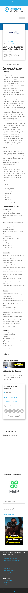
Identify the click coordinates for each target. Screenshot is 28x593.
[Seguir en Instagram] (6, 411)
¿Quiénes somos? (8, 580)
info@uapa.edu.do (12, 397)
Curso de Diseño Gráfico (9, 570)
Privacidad (6, 586)
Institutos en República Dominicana (11, 558)
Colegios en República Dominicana (11, 562)
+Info (21, 1)
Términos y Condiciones (14, 586)
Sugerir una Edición (14, 416)
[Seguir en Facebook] (10, 411)
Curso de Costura (7, 568)
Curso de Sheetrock (8, 573)
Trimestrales (5, 330)
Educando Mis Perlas (9, 501)
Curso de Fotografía (8, 572)
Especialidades (6, 252)
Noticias (5, 584)
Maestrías (5, 290)
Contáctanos (6, 582)
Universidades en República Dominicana (12, 560)
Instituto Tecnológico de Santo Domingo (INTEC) (12, 508)
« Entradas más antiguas (8, 514)
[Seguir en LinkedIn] (22, 411)
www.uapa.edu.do (11, 402)
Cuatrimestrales (6, 209)
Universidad (9, 41)
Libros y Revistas (7, 556)
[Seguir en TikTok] (18, 411)
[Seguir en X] (14, 411)
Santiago (11, 43)
